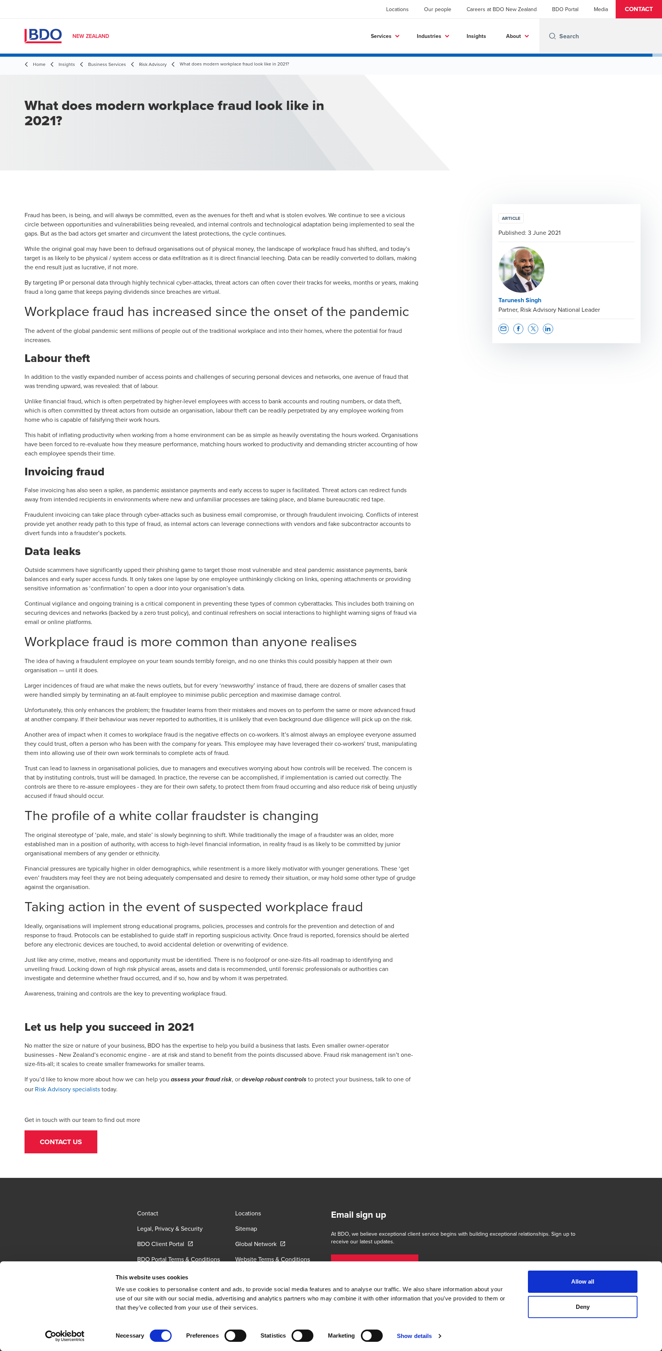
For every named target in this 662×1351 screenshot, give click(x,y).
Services (381, 36)
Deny (583, 1307)
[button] (639, 9)
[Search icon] (552, 36)
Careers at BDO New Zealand (502, 9)
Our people (437, 9)
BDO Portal (565, 9)
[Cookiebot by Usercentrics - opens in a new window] (64, 1336)
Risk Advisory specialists (67, 1089)
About (513, 36)
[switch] (235, 1336)
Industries (429, 36)
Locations (397, 9)
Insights (476, 36)
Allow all (583, 1281)
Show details (414, 1336)
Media (601, 9)
